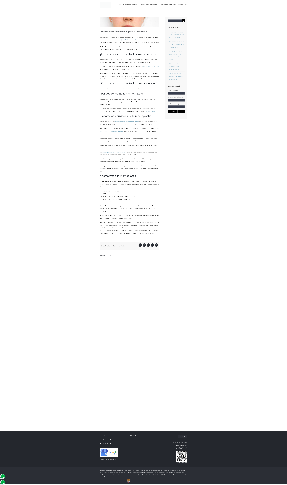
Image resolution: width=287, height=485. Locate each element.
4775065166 (184, 448)
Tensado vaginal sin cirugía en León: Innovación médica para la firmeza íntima (176, 34)
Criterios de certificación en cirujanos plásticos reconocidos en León (176, 66)
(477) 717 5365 (183, 447)
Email (185, 479)
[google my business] (109, 449)
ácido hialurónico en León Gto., (151, 66)
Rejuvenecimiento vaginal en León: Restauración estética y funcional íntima (176, 44)
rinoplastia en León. (150, 111)
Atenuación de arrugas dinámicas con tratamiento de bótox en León (176, 76)
